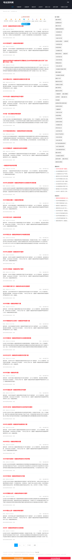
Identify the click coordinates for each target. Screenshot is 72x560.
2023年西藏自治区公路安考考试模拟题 (62, 179)
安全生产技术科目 (59, 134)
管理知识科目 (59, 63)
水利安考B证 (58, 115)
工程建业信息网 (31, 554)
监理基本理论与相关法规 (61, 103)
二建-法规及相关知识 (60, 149)
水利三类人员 (59, 128)
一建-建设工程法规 (60, 75)
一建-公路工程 (59, 66)
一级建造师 (18, 7)
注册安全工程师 (64, 7)
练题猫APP (10, 554)
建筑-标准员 (58, 152)
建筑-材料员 (58, 19)
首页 (13, 7)
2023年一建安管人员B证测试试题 (62, 191)
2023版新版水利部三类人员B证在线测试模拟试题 (62, 186)
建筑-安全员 (58, 25)
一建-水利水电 (59, 137)
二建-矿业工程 (59, 38)
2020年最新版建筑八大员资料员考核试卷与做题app (62, 200)
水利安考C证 (58, 35)
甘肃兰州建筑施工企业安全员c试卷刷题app (62, 203)
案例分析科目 (59, 53)
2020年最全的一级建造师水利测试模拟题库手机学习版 (62, 210)
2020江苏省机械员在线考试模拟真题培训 (62, 213)
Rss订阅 (37, 552)
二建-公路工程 (59, 140)
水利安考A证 (58, 47)
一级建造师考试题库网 (39, 554)
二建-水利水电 (59, 59)
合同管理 (58, 97)
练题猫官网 (5, 554)
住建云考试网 (63, 554)
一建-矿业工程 (59, 112)
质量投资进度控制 (59, 29)
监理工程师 (55, 7)
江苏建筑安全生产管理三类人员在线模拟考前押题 (62, 174)
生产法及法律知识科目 (60, 143)
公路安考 (40, 7)
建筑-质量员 (65, 93)
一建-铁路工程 (14, 11)
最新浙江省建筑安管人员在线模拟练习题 (62, 205)
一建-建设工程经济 (60, 155)
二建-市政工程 (59, 131)
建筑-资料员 (58, 87)
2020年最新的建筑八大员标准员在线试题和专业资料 (62, 215)
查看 (14, 37)
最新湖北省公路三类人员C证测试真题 (62, 208)
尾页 (35, 545)
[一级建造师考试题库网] (8, 2)
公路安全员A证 (59, 121)
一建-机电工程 (59, 44)
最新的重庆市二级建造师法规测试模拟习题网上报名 (62, 220)
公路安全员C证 (59, 106)
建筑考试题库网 (25, 554)
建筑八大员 (47, 7)
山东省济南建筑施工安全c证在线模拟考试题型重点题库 (62, 218)
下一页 (28, 545)
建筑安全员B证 (59, 162)
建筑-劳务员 (65, 158)
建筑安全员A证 (59, 90)
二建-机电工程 (59, 118)
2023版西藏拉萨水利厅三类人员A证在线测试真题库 (62, 171)
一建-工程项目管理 (60, 146)
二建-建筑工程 (59, 50)
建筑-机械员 (58, 72)
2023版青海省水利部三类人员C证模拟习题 (62, 184)
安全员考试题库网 (47, 554)
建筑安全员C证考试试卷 (62, 176)
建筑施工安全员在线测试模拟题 (62, 189)
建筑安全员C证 (59, 81)
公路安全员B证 (59, 41)
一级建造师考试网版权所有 (19, 552)
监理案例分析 (59, 22)
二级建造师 (26, 7)
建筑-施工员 (64, 97)
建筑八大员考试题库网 (56, 554)
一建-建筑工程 (59, 124)
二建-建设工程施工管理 (61, 69)
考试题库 (58, 100)
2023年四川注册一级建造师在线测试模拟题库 (62, 181)
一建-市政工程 (59, 56)
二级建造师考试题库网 (17, 554)
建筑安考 (34, 7)
